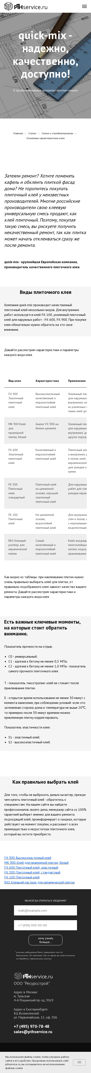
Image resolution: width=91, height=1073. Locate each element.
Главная (18, 658)
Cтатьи (32, 658)
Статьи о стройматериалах (57, 658)
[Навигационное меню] (84, 6)
